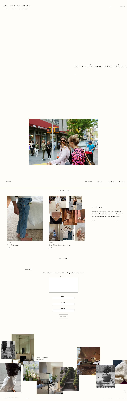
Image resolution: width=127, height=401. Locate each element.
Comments (63, 258)
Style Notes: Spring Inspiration (60, 245)
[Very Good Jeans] (25, 218)
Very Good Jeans (13, 245)
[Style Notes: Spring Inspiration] (67, 218)
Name (63, 296)
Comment (63, 277)
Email (63, 302)
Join (117, 221)
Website (63, 308)
